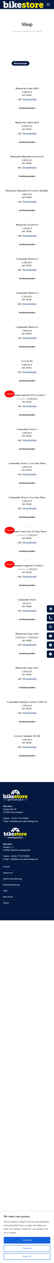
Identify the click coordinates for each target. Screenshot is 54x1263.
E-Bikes (36, 63)
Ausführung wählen (27, 108)
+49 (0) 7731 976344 (19, 818)
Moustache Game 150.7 (27, 668)
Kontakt (6, 867)
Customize (27, 1248)
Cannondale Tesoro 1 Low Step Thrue (27, 463)
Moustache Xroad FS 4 (27, 225)
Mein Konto (8, 897)
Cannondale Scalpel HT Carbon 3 (27, 565)
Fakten (6, 903)
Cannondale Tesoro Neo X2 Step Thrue (27, 531)
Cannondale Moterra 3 (27, 293)
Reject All (27, 1256)
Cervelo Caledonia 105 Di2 (27, 736)
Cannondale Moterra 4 (27, 327)
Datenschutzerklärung (12, 879)
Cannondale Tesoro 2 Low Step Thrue (27, 497)
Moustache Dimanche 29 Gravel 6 (27, 156)
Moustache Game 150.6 (27, 634)
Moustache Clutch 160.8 (27, 122)
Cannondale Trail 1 (27, 599)
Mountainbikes (20, 72)
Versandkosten (29, 99)
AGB (5, 891)
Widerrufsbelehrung (11, 885)
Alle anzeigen (20, 63)
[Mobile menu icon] (48, 5)
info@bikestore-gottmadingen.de (24, 821)
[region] (27, 1237)
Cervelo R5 (27, 361)
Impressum (8, 873)
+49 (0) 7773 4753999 (19, 856)
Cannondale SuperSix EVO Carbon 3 (27, 395)
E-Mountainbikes (18, 68)
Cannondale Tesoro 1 (27, 429)
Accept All (27, 1240)
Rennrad (37, 72)
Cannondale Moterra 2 (27, 259)
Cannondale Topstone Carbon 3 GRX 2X (27, 702)
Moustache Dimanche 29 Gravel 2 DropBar (27, 190)
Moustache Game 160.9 (27, 88)
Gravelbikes (38, 68)
